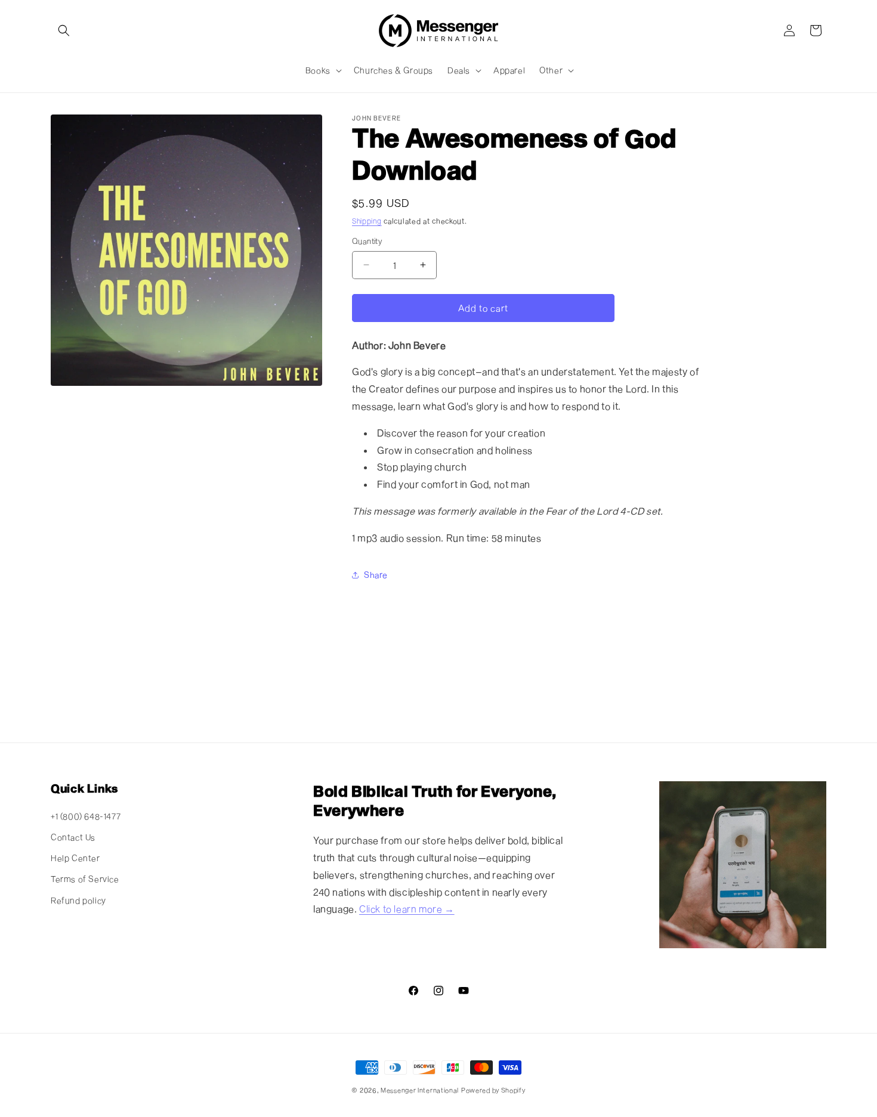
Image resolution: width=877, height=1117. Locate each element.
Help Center (75, 858)
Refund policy (78, 900)
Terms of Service (85, 879)
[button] (64, 30)
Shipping (367, 220)
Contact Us (73, 837)
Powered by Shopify (493, 1090)
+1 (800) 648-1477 (86, 816)
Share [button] (376, 575)
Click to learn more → (407, 908)
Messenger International (420, 1090)
